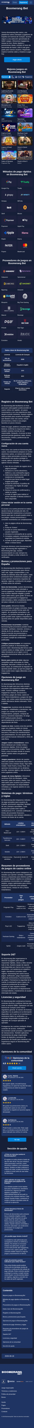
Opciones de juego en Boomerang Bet (15, 1320)
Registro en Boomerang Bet (12, 1313)
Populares (5, 77)
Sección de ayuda (8, 1346)
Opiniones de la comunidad (11, 1342)
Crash (19, 77)
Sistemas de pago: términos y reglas (14, 1324)
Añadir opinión (17, 1068)
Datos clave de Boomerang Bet (13, 1309)
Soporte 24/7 (7, 1334)
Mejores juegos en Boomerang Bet (14, 1295)
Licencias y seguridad (10, 1338)
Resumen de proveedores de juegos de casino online (15, 1329)
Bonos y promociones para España (14, 1317)
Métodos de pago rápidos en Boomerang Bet (16, 1300)
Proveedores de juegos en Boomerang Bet (16, 1305)
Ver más (17, 1139)
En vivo (12, 76)
